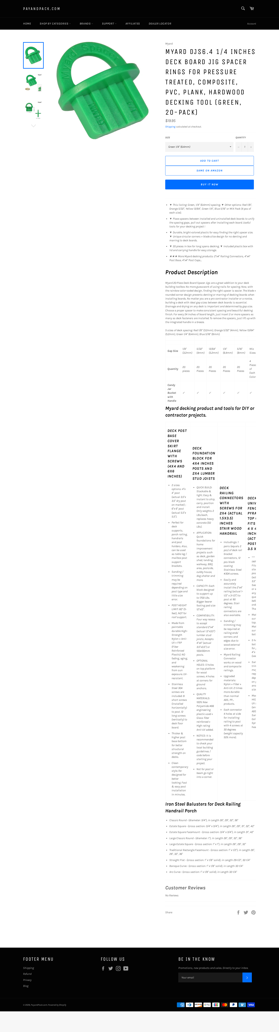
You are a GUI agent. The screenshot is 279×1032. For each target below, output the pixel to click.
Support (108, 23)
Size (167, 137)
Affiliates (132, 23)
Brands (85, 23)
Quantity (240, 137)
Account (251, 23)
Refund (27, 974)
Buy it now (209, 184)
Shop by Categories (54, 23)
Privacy (27, 980)
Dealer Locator (160, 23)
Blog (25, 986)
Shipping (170, 126)
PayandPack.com (41, 8)
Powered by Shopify (57, 1005)
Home (27, 23)
